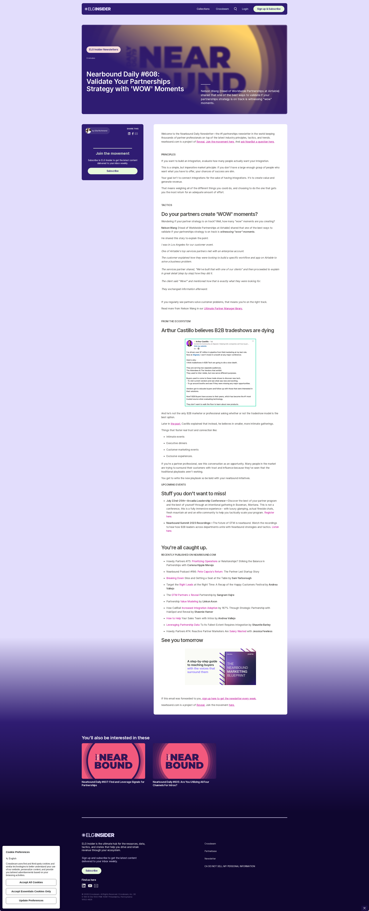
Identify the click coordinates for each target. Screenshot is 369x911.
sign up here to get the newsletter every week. (229, 698)
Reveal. (200, 141)
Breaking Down (175, 578)
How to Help (173, 618)
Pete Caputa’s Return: (210, 571)
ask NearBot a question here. (257, 141)
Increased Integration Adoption (200, 607)
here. (232, 704)
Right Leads (186, 584)
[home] (98, 9)
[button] (203, 9)
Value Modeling (189, 601)
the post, (176, 423)
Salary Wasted (237, 631)
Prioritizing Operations (205, 561)
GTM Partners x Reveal (185, 594)
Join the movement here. (220, 141)
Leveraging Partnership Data (183, 624)
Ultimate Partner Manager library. (223, 308)
